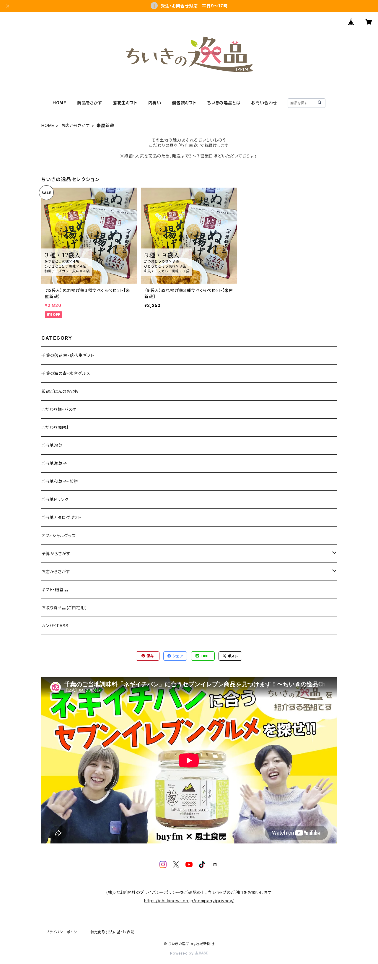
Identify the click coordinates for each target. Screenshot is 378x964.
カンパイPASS (54, 625)
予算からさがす (56, 553)
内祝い (154, 102)
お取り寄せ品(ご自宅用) (64, 607)
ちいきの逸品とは (223, 102)
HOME (59, 102)
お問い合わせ (264, 102)
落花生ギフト (125, 102)
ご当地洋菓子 (54, 463)
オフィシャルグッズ (58, 535)
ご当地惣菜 (52, 445)
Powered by (182, 953)
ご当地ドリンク (55, 499)
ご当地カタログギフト (61, 517)
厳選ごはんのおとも (59, 391)
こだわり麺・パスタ (58, 409)
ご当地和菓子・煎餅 (59, 481)
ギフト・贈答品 (54, 589)
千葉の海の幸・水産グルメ (65, 373)
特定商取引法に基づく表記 (112, 932)
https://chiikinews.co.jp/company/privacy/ (189, 900)
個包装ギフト (184, 102)
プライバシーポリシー (63, 932)
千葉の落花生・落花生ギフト (67, 355)
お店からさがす (75, 125)
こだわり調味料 (56, 427)
